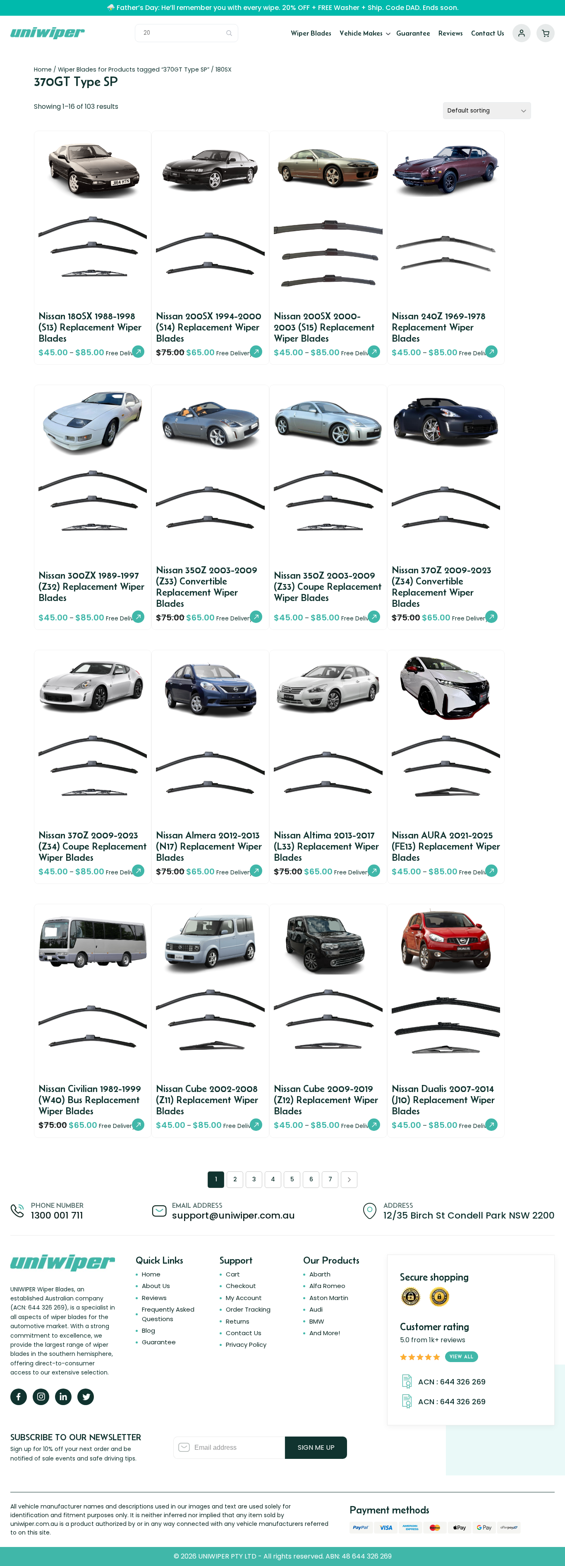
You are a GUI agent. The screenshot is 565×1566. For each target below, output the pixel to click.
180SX (223, 69)
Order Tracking (248, 1309)
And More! (324, 1333)
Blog (148, 1330)
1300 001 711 (57, 1215)
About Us (156, 1285)
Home (43, 69)
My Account (521, 33)
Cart (545, 33)
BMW (316, 1321)
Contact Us (487, 33)
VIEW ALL (462, 1356)
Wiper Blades (311, 33)
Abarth (319, 1274)
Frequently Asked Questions (168, 1314)
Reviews (450, 33)
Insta (41, 1397)
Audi (316, 1309)
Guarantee (413, 33)
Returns (237, 1321)
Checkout (241, 1285)
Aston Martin (328, 1297)
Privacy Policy (246, 1344)
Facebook (18, 1397)
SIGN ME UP (316, 1447)
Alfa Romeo (327, 1285)
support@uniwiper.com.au (233, 1215)
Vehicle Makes (361, 33)
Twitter (85, 1397)
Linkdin (63, 1397)
